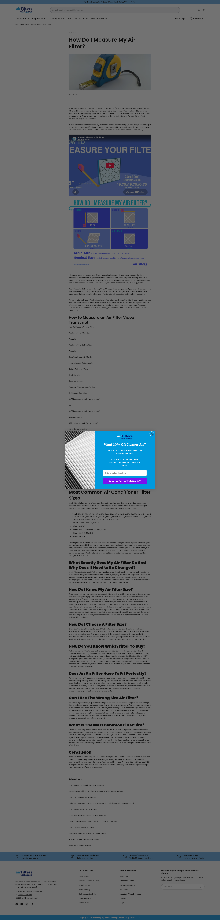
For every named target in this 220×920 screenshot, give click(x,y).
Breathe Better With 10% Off (125, 481)
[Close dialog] (152, 434)
